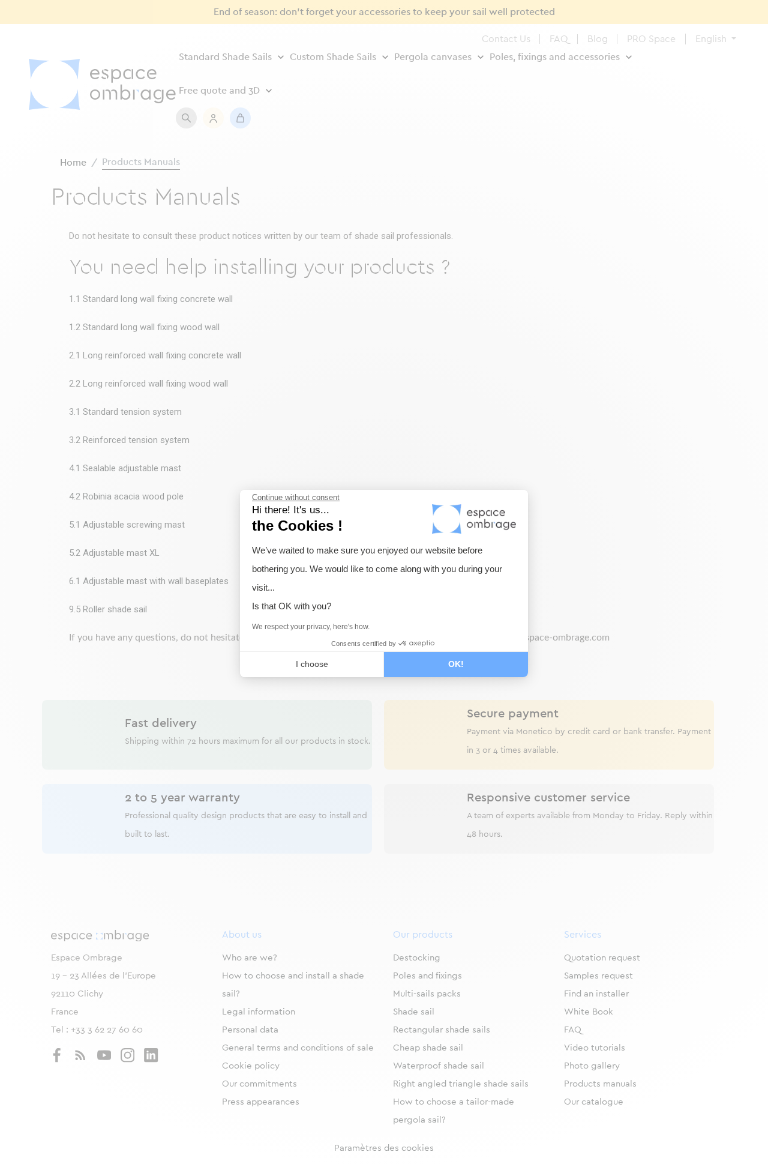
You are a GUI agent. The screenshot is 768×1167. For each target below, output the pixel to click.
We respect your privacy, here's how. (311, 627)
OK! (456, 664)
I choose (312, 664)
